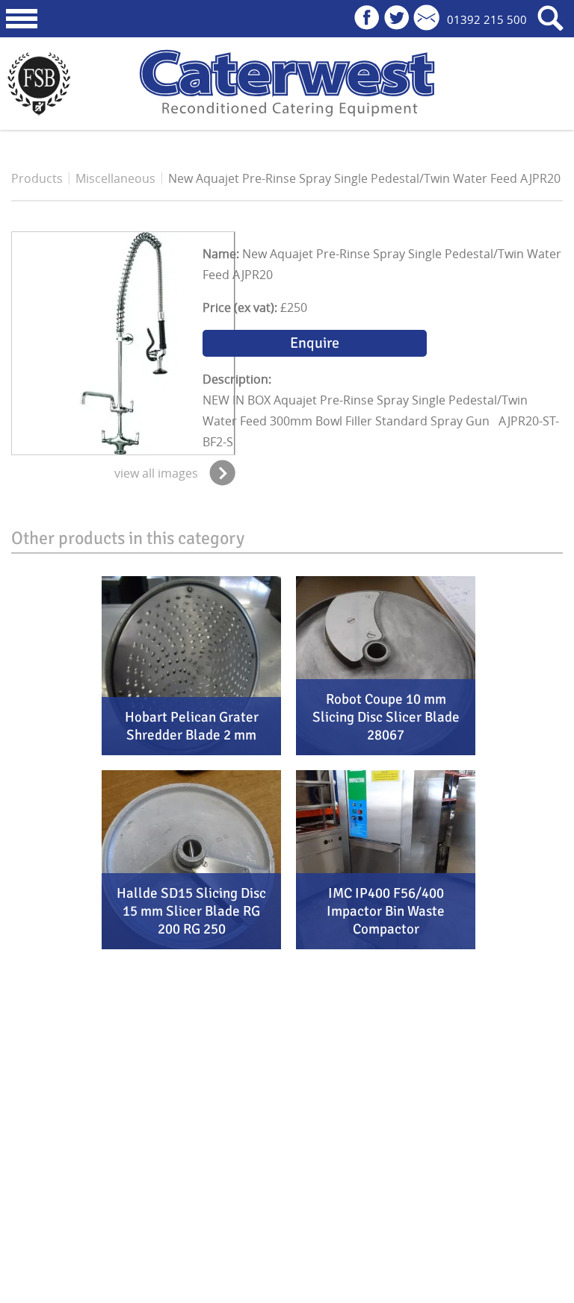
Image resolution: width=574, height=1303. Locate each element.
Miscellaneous (115, 178)
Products (37, 178)
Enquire (314, 343)
